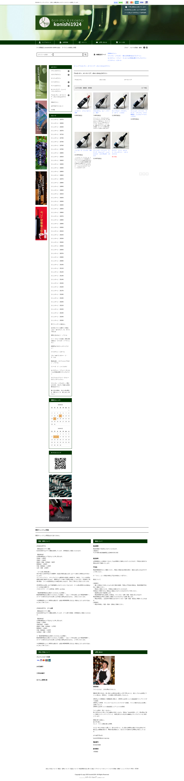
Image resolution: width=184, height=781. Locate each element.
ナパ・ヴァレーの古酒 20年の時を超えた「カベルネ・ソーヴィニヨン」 (60, 340)
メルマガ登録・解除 (136, 47)
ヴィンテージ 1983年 (57, 164)
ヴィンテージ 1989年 (57, 186)
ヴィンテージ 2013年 (57, 275)
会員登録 (65, 42)
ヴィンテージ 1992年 (57, 197)
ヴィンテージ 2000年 (57, 227)
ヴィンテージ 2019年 (57, 298)
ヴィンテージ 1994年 (57, 205)
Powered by (82, 777)
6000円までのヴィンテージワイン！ (60, 347)
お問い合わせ (103, 42)
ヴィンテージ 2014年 (57, 279)
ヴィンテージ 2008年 (57, 257)
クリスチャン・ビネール (114, 60)
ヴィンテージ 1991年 (57, 194)
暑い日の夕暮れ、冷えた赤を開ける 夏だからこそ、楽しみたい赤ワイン (60, 392)
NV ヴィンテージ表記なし (58, 324)
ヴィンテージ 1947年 (57, 119)
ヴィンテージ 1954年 (57, 127)
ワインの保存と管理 (70, 47)
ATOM (136, 768)
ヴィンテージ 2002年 (57, 235)
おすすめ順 (78, 88)
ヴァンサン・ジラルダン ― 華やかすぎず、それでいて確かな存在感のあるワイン (60, 385)
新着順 (90, 88)
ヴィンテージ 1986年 (57, 175)
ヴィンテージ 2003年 (57, 238)
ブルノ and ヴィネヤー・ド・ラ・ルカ (59, 356)
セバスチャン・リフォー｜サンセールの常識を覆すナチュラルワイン (60, 372)
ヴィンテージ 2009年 (57, 261)
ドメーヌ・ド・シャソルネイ (59, 366)
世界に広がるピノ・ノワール (59, 335)
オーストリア (128, 79)
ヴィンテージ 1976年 (57, 145)
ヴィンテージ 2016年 (57, 287)
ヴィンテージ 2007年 (57, 253)
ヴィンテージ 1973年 (57, 138)
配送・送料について (63, 768)
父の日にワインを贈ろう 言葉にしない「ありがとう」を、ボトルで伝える (60, 329)
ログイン (84, 42)
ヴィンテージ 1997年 (57, 216)
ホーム (76, 66)
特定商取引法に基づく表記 (86, 768)
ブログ (126, 47)
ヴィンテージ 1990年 (57, 190)
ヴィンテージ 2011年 (57, 268)
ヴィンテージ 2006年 (57, 249)
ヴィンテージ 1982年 (57, 160)
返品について (74, 768)
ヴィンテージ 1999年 (57, 223)
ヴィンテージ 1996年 (57, 212)
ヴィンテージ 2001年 (57, 231)
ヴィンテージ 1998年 (57, 220)
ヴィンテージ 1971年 (57, 134)
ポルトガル (102, 79)
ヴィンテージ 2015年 (57, 283)
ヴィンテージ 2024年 (57, 316)
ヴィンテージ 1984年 (57, 168)
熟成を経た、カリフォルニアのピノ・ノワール (60, 362)
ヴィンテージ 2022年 (57, 309)
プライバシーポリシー (101, 768)
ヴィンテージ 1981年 (57, 156)
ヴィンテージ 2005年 (57, 246)
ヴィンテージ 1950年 (57, 123)
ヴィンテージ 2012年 (57, 272)
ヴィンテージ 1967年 (57, 130)
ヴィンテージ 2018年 (57, 294)
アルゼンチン (78, 79)
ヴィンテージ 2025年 (57, 320)
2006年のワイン (112, 53)
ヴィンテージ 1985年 (57, 171)
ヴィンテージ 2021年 (57, 305)
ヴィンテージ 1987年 (57, 179)
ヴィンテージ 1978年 (57, 149)
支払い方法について (51, 768)
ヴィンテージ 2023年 (57, 313)
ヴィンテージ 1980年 (57, 153)
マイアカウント (46, 42)
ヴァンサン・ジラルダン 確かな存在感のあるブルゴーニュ (124, 55)
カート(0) (122, 42)
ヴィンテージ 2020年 (57, 302)
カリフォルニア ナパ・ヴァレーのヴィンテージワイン (60, 378)
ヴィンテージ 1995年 (57, 208)
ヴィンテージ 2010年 (57, 264)
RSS (132, 768)
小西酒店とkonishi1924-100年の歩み (49, 47)
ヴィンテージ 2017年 (57, 290)
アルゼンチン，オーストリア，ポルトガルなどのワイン (94, 66)
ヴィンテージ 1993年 (57, 201)
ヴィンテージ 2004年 (57, 242)
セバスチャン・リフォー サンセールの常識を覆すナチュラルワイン (127, 58)
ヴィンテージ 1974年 (57, 141)
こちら (63, 589)
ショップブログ (125, 768)
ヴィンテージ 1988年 (57, 182)
